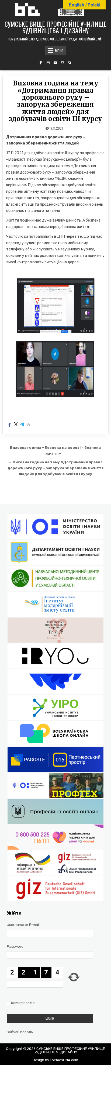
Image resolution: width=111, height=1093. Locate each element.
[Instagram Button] (47, 62)
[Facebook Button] (40, 62)
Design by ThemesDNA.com (55, 1060)
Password (15, 946)
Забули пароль (20, 1032)
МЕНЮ (59, 50)
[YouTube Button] (55, 62)
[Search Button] (69, 62)
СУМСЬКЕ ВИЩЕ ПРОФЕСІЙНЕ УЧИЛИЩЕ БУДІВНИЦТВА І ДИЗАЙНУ (55, 27)
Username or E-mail (23, 925)
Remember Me (23, 1003)
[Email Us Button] (62, 62)
